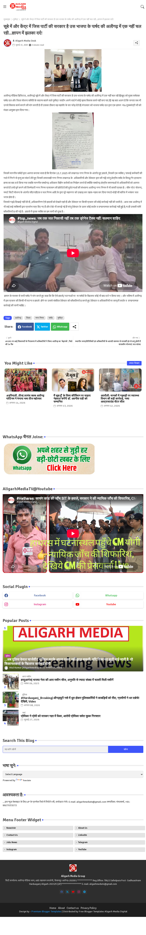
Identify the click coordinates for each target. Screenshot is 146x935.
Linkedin (82, 835)
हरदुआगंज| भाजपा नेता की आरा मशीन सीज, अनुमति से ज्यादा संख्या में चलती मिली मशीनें (67, 680)
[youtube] (73, 892)
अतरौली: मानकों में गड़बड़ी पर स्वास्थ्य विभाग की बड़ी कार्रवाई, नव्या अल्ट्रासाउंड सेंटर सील (120, 398)
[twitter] (67, 892)
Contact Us (12, 835)
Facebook (27, 326)
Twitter (44, 326)
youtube (111, 604)
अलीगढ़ (18, 317)
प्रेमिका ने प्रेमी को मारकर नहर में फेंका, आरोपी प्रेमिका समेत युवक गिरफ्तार (60, 716)
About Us (82, 828)
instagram (40, 604)
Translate (27, 780)
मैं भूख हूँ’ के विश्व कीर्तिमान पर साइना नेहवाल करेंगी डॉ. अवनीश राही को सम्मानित (72, 398)
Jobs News (11, 842)
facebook (40, 595)
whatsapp (111, 595)
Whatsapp (62, 326)
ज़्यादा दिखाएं (134, 363)
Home (52, 908)
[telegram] (84, 892)
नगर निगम (39, 317)
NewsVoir (11, 828)
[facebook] (61, 892)
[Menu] (5, 6)
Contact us (73, 908)
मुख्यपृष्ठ (7, 19)
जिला (28, 317)
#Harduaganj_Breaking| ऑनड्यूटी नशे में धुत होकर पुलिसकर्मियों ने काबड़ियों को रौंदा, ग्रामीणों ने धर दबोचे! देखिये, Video (80, 699)
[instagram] (79, 892)
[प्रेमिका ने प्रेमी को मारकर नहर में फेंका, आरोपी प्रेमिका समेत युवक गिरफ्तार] (11, 718)
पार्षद (51, 317)
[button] (142, 6)
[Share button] (74, 327)
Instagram (11, 849)
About (61, 908)
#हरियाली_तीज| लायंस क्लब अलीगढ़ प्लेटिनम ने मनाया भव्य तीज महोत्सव (25, 397)
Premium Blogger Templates (46, 911)
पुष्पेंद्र (15, 19)
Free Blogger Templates (91, 911)
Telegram (82, 842)
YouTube (82, 849)
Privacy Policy (89, 908)
